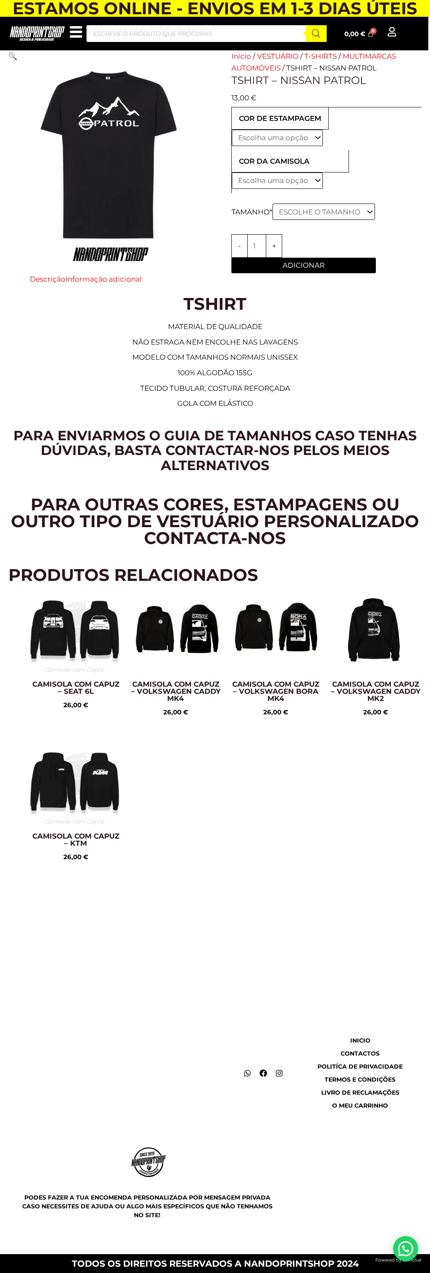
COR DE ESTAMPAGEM (280, 118)
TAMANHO (252, 212)
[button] (12, 56)
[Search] (316, 33)
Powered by (398, 1260)
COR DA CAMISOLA (274, 161)
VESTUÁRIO (278, 56)
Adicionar (304, 265)
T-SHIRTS (320, 56)
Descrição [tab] (48, 279)
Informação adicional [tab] (104, 279)
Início (241, 56)
